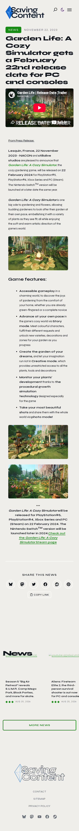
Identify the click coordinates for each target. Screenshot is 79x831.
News (13, 30)
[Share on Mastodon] (22, 584)
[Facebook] (47, 817)
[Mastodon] (32, 817)
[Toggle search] (55, 9)
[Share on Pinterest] (68, 584)
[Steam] (55, 817)
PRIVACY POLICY (40, 806)
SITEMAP (39, 798)
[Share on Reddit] (57, 584)
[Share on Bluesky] (10, 584)
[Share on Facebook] (45, 584)
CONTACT (39, 791)
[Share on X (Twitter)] (33, 584)
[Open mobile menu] (69, 10)
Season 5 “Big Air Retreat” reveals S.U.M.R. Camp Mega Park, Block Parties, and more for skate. (21, 689)
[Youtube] (39, 817)
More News (39, 725)
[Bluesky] (24, 817)
